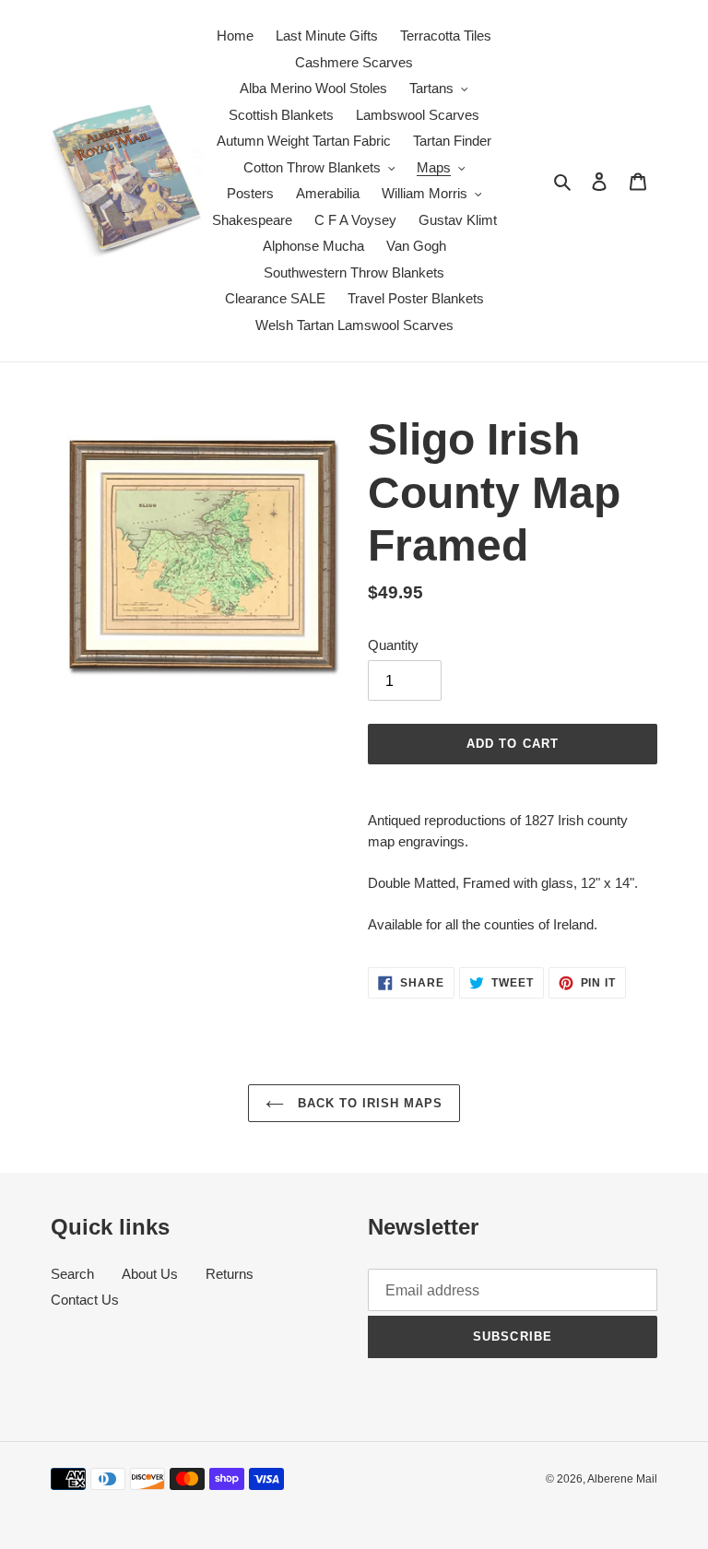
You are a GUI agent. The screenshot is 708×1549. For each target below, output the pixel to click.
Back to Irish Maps (368, 1103)
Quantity (393, 645)
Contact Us (85, 1299)
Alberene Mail (622, 1478)
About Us (150, 1274)
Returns (230, 1274)
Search (72, 1274)
